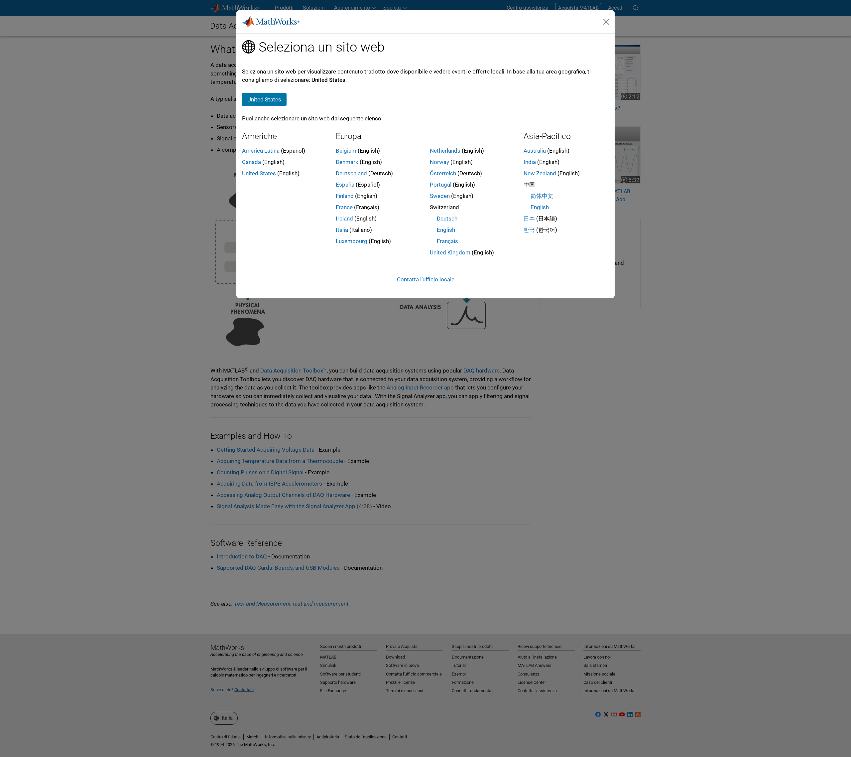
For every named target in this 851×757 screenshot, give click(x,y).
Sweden (440, 196)
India (530, 162)
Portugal (440, 184)
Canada (251, 162)
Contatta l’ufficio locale (425, 279)
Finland (345, 196)
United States (259, 173)
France (344, 207)
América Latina (261, 150)
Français (447, 241)
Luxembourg (351, 241)
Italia (342, 230)
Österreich (443, 173)
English (446, 230)
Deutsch (447, 218)
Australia (535, 150)
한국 (529, 230)
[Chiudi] (606, 21)
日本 (529, 218)
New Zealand (540, 173)
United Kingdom (450, 252)
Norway (439, 162)
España (345, 184)
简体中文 (542, 196)
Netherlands (445, 150)
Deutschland (351, 173)
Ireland (344, 218)
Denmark (347, 162)
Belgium (346, 150)
